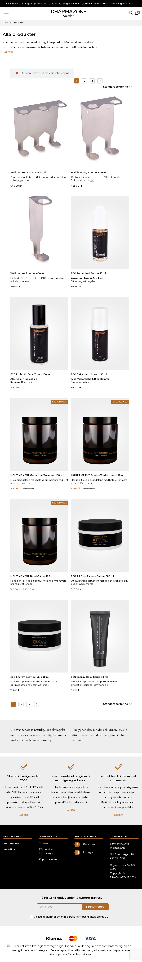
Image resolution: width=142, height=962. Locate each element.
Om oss (43, 843)
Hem (5, 22)
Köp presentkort (49, 859)
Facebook (89, 844)
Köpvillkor (9, 849)
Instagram (89, 852)
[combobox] (117, 87)
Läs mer (23, 814)
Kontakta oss (11, 843)
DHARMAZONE (69, 13)
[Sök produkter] (131, 13)
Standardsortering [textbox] (115, 86)
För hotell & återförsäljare (47, 851)
